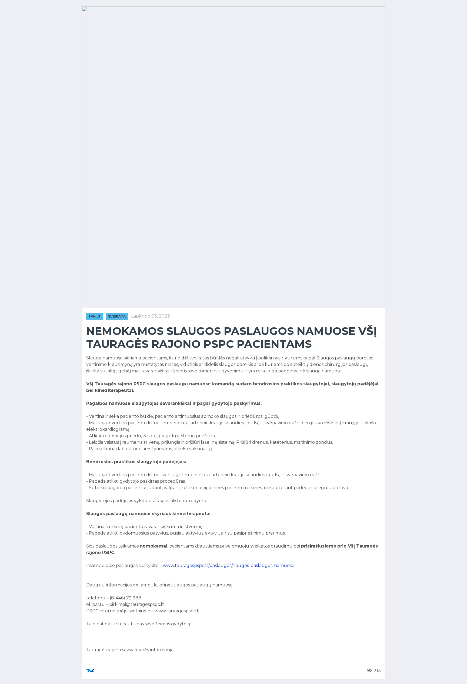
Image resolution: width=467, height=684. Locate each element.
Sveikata (117, 316)
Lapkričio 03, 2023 (150, 316)
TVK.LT (94, 316)
